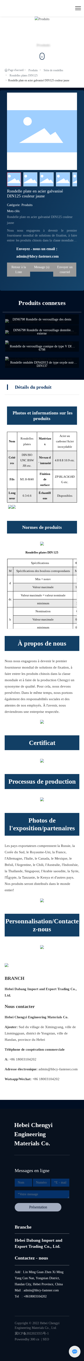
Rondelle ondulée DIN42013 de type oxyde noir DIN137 (42, 364)
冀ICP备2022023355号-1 (32, 1333)
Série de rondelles (53, 70)
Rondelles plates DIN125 (24, 75)
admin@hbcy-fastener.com (58, 1069)
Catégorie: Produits (19, 205)
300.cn (34, 1339)
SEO (46, 1339)
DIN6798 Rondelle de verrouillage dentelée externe (42, 331)
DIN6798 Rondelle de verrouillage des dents (42, 319)
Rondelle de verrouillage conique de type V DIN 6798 (42, 348)
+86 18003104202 (22, 1059)
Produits (33, 70)
